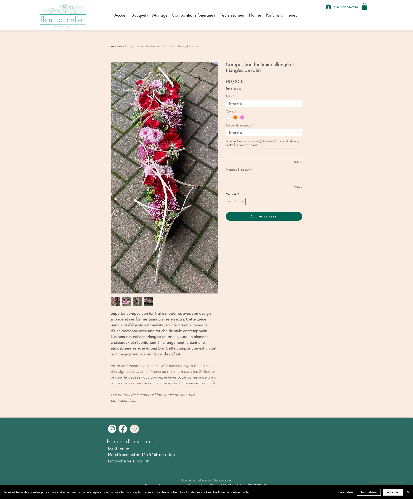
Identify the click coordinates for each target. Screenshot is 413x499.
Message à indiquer (239, 169)
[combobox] (264, 103)
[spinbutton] (236, 201)
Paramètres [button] (345, 492)
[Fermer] (407, 492)
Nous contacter (223, 480)
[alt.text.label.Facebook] (123, 429)
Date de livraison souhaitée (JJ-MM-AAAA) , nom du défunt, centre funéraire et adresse (262, 143)
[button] (364, 6)
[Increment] (242, 201)
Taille (230, 96)
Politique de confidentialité (196, 480)
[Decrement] (229, 201)
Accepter (393, 492)
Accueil (116, 46)
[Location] (134, 429)
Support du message (240, 125)
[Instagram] (112, 429)
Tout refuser (369, 492)
